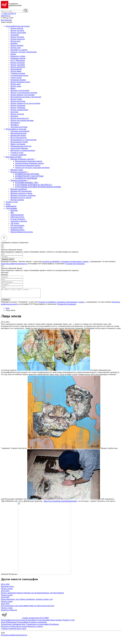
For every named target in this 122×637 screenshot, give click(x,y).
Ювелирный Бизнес (18, 133)
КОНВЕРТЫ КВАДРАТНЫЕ (27, 174)
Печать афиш (15, 71)
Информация (11, 206)
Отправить (6, 300)
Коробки (14, 43)
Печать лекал (15, 86)
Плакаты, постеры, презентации (23, 52)
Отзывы (12, 626)
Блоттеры (14, 112)
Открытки (14, 35)
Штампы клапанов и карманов (23, 195)
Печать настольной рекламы (22, 120)
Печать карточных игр (19, 118)
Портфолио (54, 624)
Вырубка (14, 210)
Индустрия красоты (18, 138)
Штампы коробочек (18, 180)
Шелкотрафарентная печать (21, 232)
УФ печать (14, 223)
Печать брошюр (16, 45)
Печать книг (15, 41)
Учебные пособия (17, 73)
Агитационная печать (19, 75)
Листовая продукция (18, 127)
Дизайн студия (12, 202)
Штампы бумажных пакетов (22, 159)
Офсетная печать (17, 217)
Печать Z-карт (16, 99)
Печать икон (15, 84)
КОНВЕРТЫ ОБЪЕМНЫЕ (26, 178)
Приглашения (16, 69)
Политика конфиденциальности (14, 264)
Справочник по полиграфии (38, 624)
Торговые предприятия (19, 131)
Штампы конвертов (18, 172)
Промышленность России (20, 146)
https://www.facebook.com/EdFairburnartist (60, 501)
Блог (8, 308)
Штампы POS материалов (21, 191)
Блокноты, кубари (17, 56)
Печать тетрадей (17, 114)
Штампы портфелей (18, 189)
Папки (13, 54)
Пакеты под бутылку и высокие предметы (32, 168)
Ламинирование (17, 215)
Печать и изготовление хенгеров (23, 93)
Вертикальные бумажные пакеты (28, 161)
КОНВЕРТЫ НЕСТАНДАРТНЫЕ (29, 176)
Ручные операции (17, 219)
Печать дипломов (17, 65)
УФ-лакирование (17, 225)
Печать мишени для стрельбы (22, 95)
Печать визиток (16, 28)
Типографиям (11, 208)
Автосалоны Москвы (19, 148)
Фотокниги (15, 123)
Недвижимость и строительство (23, 140)
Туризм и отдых (16, 153)
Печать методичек (17, 101)
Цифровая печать (17, 230)
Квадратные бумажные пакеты (27, 165)
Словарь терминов (9, 628)
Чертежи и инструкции (19, 90)
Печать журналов (17, 63)
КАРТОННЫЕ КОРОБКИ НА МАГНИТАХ (33, 185)
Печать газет (15, 48)
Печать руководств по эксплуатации (25, 103)
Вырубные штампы (14, 157)
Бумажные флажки (18, 80)
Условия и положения (38, 622)
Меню (12, 88)
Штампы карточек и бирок (21, 193)
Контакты (5, 626)
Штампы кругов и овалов (20, 198)
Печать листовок (17, 30)
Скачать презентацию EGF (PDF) (35, 618)
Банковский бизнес (18, 135)
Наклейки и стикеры (18, 50)
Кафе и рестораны (17, 144)
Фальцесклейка (16, 227)
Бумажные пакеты (17, 58)
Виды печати (22, 626)
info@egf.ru (5, 16)
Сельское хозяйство (18, 155)
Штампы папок (16, 170)
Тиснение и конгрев (18, 221)
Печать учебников (17, 108)
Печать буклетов (17, 37)
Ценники (14, 116)
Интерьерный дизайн (19, 142)
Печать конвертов (17, 67)
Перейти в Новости (9, 610)
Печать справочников (19, 110)
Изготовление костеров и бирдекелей (25, 97)
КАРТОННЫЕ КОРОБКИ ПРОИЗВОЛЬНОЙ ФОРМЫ (38, 187)
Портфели (14, 125)
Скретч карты (16, 78)
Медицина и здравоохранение (22, 150)
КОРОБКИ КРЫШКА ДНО (26, 183)
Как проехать (6, 20)
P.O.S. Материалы (17, 60)
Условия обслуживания (75, 264)
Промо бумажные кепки (20, 82)
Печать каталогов (17, 39)
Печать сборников (17, 105)
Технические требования (11, 624)
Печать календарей (18, 33)
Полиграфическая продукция (18, 26)
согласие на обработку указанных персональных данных (65, 261)
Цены (8, 204)
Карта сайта (21, 628)
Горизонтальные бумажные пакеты (29, 163)
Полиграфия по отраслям (16, 129)
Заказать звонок (8, 259)
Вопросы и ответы (35, 626)
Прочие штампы (17, 200)
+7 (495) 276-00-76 (8, 13)
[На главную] (11, 8)
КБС (12, 213)
